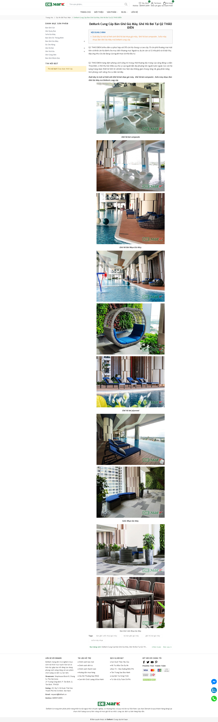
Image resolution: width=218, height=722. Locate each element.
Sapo (126, 719)
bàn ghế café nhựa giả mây (106, 636)
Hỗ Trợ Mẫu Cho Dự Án (119, 665)
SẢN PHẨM (112, 12)
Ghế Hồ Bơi (49, 48)
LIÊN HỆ (134, 12)
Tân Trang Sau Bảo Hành (120, 672)
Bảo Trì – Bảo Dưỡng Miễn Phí (122, 669)
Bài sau (167, 647)
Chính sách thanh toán (87, 669)
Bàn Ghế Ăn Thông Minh (54, 38)
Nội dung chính (98, 32)
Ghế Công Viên (50, 55)
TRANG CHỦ (85, 12)
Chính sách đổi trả (86, 665)
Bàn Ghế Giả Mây (51, 41)
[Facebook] (143, 662)
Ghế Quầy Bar (50, 31)
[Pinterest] (156, 662)
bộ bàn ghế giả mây (131, 636)
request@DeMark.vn (59, 694)
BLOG (124, 12)
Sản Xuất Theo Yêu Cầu (120, 662)
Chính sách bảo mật (86, 662)
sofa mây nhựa (97, 640)
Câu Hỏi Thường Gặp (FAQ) (89, 676)
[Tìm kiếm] (126, 4)
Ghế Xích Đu (49, 51)
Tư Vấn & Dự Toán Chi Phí (120, 679)
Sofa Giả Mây (50, 34)
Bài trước (158, 647)
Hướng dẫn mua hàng (87, 672)
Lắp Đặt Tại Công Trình (120, 676)
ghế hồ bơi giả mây (153, 636)
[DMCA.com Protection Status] (149, 680)
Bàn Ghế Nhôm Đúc (52, 58)
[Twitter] (148, 662)
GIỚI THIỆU (99, 12)
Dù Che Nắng (50, 45)
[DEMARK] (55, 4)
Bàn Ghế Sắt (50, 28)
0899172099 (57, 698)
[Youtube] (152, 662)
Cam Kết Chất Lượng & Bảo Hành (91, 679)
